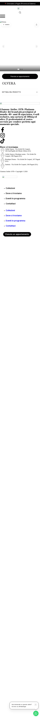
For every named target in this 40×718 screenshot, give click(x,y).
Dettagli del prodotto (11, 92)
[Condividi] (36, 25)
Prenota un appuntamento (20, 76)
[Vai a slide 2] (20, 69)
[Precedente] (3, 46)
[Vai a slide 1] (18, 69)
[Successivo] (36, 46)
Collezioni (10, 188)
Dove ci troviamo (14, 193)
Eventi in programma (15, 198)
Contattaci (11, 203)
